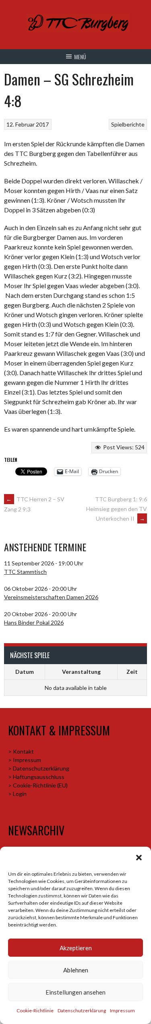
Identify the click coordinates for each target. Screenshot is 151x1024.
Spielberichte (128, 124)
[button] (139, 858)
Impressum (122, 1010)
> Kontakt (21, 751)
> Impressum (24, 759)
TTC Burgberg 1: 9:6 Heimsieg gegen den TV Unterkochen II (116, 509)
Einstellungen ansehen (75, 992)
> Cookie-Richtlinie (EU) (38, 785)
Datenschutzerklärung (82, 1010)
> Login (17, 793)
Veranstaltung (81, 671)
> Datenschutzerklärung (38, 768)
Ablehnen (75, 970)
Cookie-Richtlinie (35, 1010)
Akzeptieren (76, 947)
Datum (24, 671)
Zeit (132, 671)
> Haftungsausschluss (36, 776)
